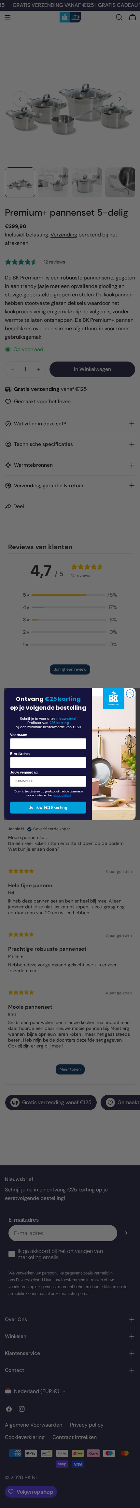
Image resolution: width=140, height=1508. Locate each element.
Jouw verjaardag (24, 772)
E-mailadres (20, 753)
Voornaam (18, 735)
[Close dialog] (130, 693)
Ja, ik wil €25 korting (48, 807)
